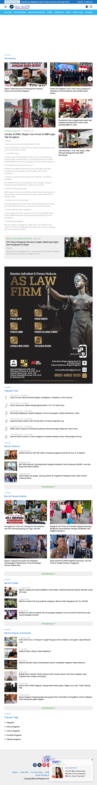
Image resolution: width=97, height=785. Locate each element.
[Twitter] (40, 765)
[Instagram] (44, 765)
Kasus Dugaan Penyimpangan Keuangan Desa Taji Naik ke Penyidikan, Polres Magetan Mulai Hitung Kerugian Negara (55, 698)
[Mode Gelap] (87, 7)
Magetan (9, 248)
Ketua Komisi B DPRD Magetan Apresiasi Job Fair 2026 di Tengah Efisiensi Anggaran (70, 562)
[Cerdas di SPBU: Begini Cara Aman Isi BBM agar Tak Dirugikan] (29, 113)
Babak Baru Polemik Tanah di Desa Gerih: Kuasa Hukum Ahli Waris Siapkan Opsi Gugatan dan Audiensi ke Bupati (53, 675)
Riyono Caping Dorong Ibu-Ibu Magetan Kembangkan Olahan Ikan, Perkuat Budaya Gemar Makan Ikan (22, 563)
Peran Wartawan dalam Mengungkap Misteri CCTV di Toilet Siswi (37, 405)
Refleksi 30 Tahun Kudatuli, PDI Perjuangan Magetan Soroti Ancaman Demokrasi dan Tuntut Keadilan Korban (54, 614)
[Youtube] (49, 765)
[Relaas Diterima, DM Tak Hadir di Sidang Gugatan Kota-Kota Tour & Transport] (10, 454)
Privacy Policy (37, 772)
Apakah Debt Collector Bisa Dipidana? (35, 651)
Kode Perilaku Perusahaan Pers (49, 775)
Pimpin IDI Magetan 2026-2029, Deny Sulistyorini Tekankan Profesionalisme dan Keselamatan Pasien (70, 91)
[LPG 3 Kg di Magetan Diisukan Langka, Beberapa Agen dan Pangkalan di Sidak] (78, 247)
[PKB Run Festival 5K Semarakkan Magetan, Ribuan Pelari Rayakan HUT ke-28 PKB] (10, 603)
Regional (16, 131)
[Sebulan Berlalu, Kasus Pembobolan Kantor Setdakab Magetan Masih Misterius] (10, 664)
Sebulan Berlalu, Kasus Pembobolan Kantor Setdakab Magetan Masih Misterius (52, 663)
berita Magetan (13, 727)
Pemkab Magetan (14, 735)
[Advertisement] (48, 33)
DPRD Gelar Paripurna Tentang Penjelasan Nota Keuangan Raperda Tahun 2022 (44, 429)
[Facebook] (35, 765)
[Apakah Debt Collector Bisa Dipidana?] (10, 653)
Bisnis (8, 238)
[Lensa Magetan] (19, 7)
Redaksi (48, 772)
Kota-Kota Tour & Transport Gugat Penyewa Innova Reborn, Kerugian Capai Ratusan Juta (55, 641)
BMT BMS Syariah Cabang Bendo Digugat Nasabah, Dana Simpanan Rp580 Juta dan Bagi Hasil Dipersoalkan (55, 465)
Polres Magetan (13, 731)
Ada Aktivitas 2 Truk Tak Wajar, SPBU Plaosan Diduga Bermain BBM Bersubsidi (74, 152)
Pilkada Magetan (14, 739)
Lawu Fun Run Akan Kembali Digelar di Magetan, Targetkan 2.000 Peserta (41, 397)
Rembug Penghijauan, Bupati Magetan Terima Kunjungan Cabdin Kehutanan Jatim (44, 413)
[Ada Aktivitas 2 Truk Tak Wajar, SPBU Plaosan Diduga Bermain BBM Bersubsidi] (76, 138)
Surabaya (7, 141)
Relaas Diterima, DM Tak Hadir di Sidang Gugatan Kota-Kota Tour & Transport (52, 453)
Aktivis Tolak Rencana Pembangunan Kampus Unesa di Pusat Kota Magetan (23, 90)
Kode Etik (24, 772)
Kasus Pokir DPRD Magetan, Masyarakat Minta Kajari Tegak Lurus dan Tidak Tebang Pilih (54, 686)
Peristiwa (8, 131)
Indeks (15, 772)
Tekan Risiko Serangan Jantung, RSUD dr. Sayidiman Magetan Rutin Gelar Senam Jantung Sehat (53, 477)
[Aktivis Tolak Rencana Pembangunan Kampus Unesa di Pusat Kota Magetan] (25, 74)
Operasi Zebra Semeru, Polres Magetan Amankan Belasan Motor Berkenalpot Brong (45, 436)
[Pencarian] (91, 7)
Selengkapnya (47, 487)
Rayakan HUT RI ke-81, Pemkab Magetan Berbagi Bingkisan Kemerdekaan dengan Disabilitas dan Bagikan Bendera (70, 528)
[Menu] (6, 7)
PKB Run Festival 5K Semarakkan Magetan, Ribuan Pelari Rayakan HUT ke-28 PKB (53, 601)
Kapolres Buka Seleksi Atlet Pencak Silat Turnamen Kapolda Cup (37, 421)
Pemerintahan (17, 238)
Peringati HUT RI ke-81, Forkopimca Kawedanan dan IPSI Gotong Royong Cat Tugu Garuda (24, 527)
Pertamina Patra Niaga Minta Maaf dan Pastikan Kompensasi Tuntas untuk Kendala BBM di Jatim (75, 122)
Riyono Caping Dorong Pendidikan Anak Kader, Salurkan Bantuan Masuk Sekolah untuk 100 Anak (56, 591)
